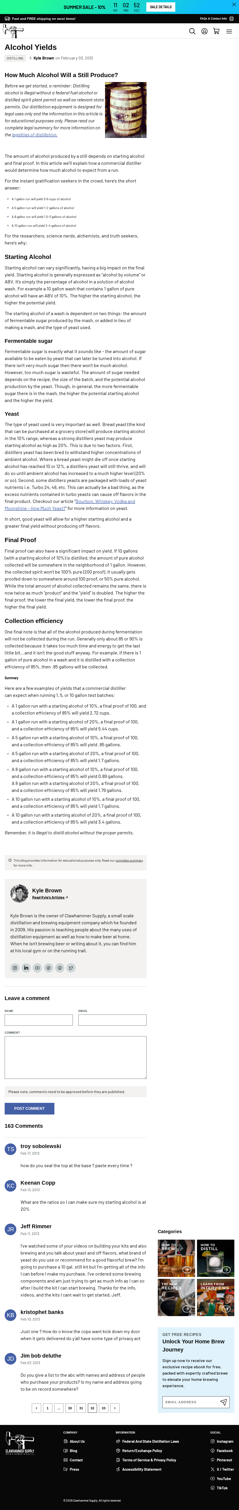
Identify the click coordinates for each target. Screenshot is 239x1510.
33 (103, 1408)
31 (81, 1408)
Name (9, 1011)
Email (83, 1011)
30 (70, 1408)
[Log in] (204, 31)
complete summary (129, 860)
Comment (12, 1032)
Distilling (15, 58)
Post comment (29, 1109)
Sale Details (161, 7)
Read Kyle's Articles (48, 897)
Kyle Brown (44, 57)
